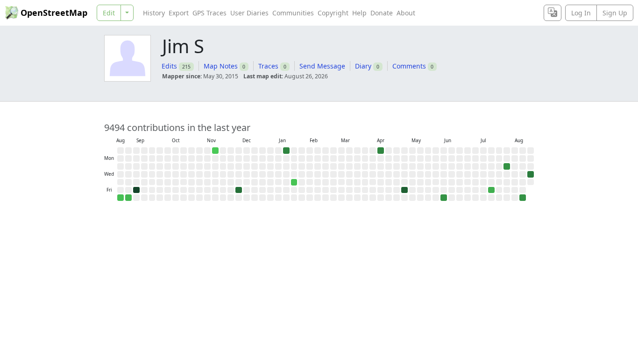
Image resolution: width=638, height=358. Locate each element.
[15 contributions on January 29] (294, 182)
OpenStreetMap (54, 12)
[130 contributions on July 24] (491, 190)
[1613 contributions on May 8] (404, 190)
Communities (293, 12)
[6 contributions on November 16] (215, 150)
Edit (109, 12)
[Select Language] (552, 13)
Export (179, 12)
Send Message (322, 66)
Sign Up (615, 12)
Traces (268, 66)
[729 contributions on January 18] (286, 150)
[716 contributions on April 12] (380, 150)
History (154, 12)
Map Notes (221, 66)
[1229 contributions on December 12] (238, 190)
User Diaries (249, 12)
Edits (169, 66)
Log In (581, 12)
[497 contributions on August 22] (522, 197)
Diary (363, 66)
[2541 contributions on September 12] (136, 190)
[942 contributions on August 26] (530, 174)
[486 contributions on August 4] (506, 166)
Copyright (333, 12)
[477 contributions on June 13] (443, 197)
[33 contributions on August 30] (120, 197)
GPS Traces (209, 12)
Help (359, 12)
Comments (409, 66)
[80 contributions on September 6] (128, 197)
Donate (381, 12)
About (406, 12)
